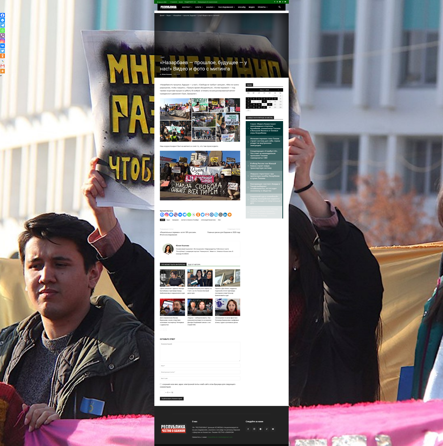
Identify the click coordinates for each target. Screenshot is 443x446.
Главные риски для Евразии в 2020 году (223, 232)
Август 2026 (264, 90)
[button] (279, 7)
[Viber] (176, 215)
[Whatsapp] (189, 215)
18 (254, 104)
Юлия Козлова (167, 74)
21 (270, 104)
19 (259, 104)
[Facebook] (274, 2)
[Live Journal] (194, 215)
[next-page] (165, 329)
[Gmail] (207, 215)
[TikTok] (282, 2)
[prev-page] (161, 329)
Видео (169, 15)
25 (254, 107)
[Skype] (216, 215)
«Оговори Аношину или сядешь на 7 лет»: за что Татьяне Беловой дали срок (199, 291)
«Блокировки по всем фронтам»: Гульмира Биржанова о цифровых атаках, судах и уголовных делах (227, 320)
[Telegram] (280, 2)
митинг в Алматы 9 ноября (190, 220)
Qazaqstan (175, 220)
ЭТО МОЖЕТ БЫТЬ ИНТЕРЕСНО (173, 264)
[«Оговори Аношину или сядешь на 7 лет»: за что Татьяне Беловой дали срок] (200, 278)
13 (264, 101)
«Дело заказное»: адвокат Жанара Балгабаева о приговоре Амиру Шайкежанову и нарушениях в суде (172, 291)
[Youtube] (285, 2)
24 (248, 107)
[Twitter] (203, 215)
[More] (230, 215)
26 (259, 107)
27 (264, 107)
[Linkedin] (225, 215)
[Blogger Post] (221, 215)
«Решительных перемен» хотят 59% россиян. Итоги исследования (178, 233)
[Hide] (1, 76)
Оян (219, 220)
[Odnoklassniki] (198, 215)
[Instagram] (277, 2)
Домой (162, 15)
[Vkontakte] (180, 215)
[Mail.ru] (212, 215)
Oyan (168, 220)
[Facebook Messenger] (171, 215)
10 (248, 101)
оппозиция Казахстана (208, 220)
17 (248, 104)
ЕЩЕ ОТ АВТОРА (194, 264)
